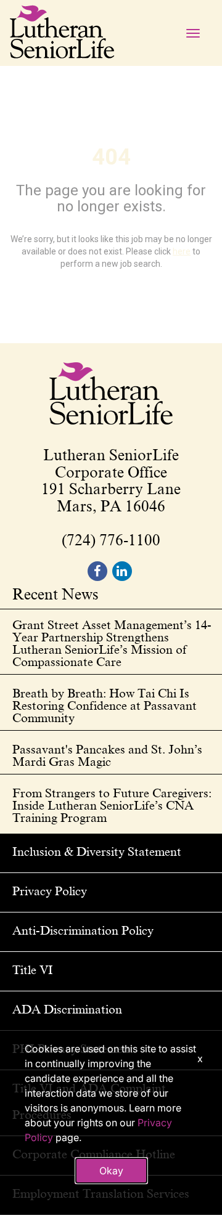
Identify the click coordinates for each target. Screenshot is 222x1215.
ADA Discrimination (67, 1009)
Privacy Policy (49, 891)
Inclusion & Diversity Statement (96, 851)
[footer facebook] (97, 571)
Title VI (32, 970)
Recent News (55, 595)
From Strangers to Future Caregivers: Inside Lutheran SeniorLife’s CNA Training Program (112, 805)
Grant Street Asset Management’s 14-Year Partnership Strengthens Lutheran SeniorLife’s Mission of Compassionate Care (112, 643)
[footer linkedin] (122, 571)
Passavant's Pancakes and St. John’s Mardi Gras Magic (107, 755)
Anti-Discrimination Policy (83, 930)
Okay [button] (111, 1170)
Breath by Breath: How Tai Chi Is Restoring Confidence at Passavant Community (104, 705)
